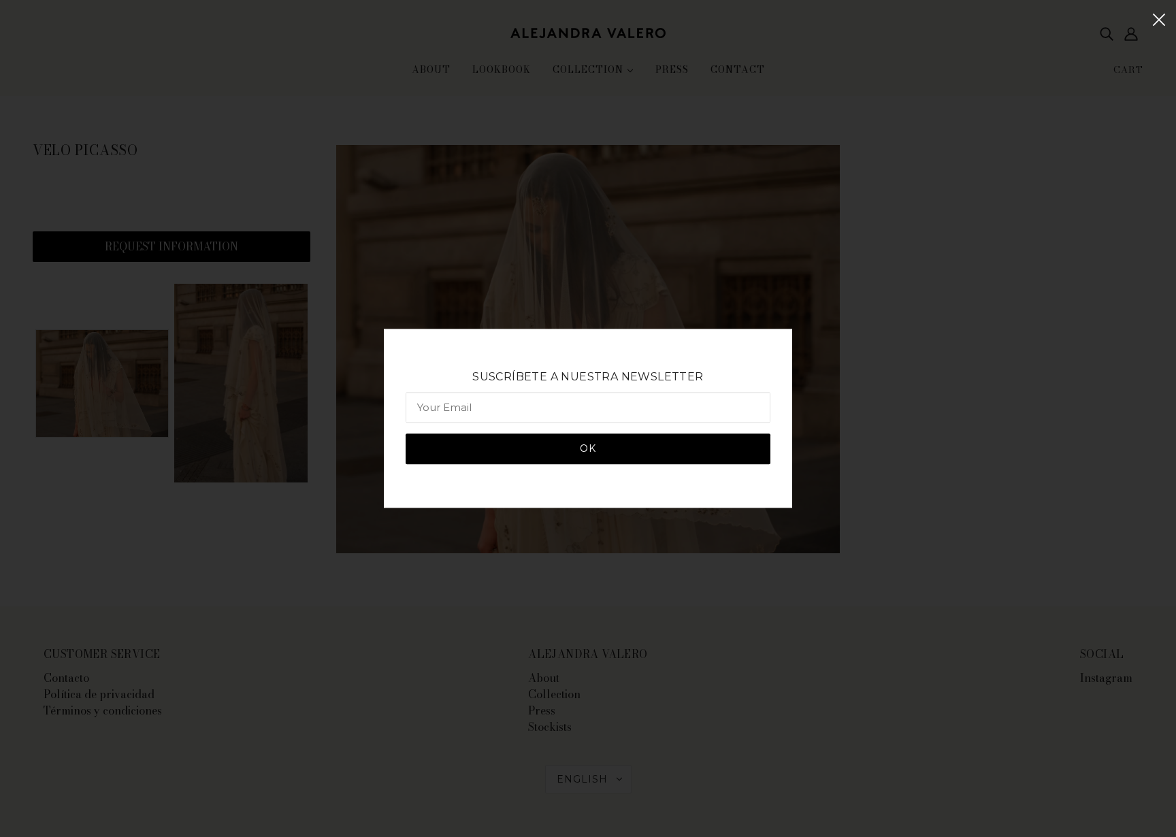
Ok (588, 449)
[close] (1159, 18)
